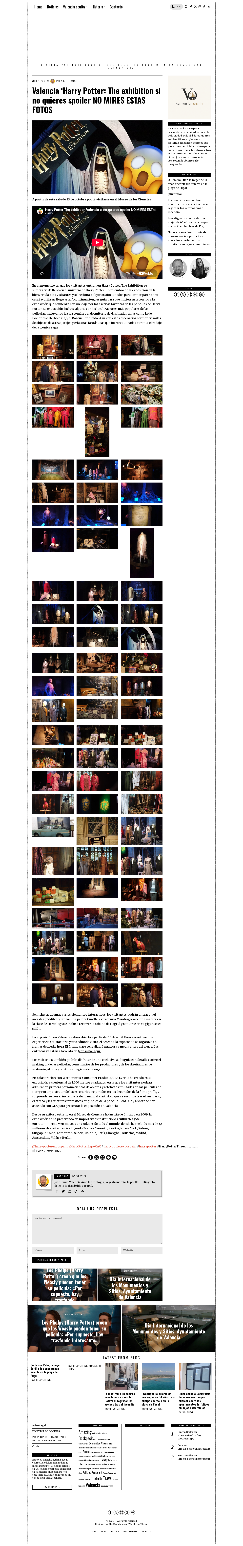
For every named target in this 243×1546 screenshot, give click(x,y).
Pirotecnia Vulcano (106, 1468)
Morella (98, 1464)
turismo (82, 1486)
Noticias (74, 81)
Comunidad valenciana (41, 1380)
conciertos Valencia (85, 1447)
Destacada (94, 1366)
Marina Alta (91, 1464)
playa (80, 1473)
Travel (108, 1478)
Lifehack (112, 1460)
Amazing (85, 1432)
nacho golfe (87, 1468)
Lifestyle (83, 1464)
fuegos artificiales (97, 1452)
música (105, 1464)
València (104, 1486)
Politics (86, 1472)
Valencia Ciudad (186, 1412)
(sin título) (175, 194)
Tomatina (87, 1479)
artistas (104, 1433)
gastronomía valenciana (86, 1456)
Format (87, 1451)
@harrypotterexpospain (50, 1146)
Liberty (103, 1460)
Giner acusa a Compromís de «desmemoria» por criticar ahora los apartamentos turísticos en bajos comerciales (194, 1401)
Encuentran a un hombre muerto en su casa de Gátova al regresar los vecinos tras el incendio (120, 1399)
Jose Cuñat (61, 81)
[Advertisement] (121, 37)
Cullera (93, 1447)
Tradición (96, 1478)
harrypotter (147, 1146)
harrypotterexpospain (120, 1146)
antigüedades (96, 1433)
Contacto (37, 1446)
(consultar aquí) (89, 1051)
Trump (115, 1479)
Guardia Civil (99, 1456)
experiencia (112, 1447)
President (97, 1472)
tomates (81, 1479)
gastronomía (109, 1452)
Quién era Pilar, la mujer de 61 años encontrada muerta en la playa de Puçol (187, 184)
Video (110, 1486)
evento (105, 1447)
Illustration (95, 1460)
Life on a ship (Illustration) (194, 1448)
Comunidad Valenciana (100, 1443)
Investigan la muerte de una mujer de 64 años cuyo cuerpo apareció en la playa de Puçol (188, 222)
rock (115, 1473)
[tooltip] (191, 7)
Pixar (114, 1468)
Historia (87, 1460)
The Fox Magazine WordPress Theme (128, 1524)
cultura (99, 1447)
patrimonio (95, 1468)
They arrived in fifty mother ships (190, 1437)
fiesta (80, 1452)
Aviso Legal (39, 1425)
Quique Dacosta (108, 1473)
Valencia (93, 1484)
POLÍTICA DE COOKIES (46, 1431)
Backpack (86, 1438)
